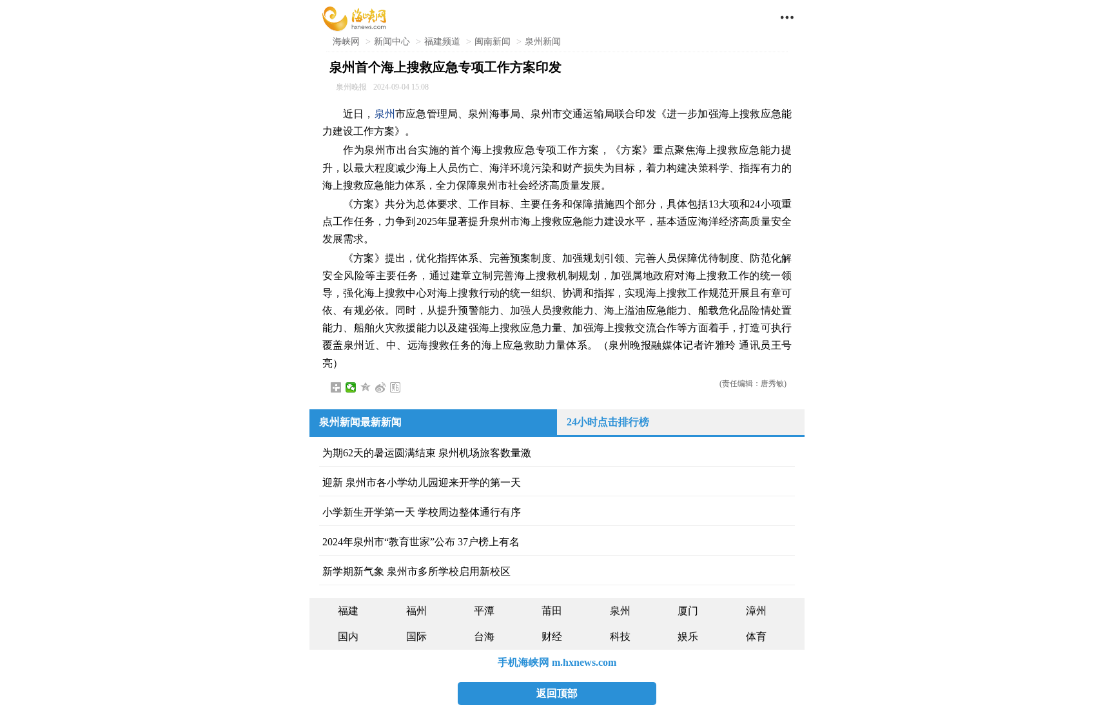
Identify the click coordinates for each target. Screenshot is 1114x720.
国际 (416, 636)
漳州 (756, 610)
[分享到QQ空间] (365, 387)
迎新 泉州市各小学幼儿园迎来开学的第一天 (421, 482)
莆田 (552, 610)
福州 (416, 610)
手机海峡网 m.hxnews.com (557, 662)
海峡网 (346, 41)
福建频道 (442, 41)
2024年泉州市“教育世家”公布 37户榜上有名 (421, 541)
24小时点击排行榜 (608, 421)
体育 (756, 636)
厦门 (688, 610)
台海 (484, 636)
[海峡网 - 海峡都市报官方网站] (354, 17)
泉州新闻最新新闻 (360, 421)
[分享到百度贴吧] (395, 387)
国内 (348, 636)
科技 (620, 636)
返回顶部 (557, 693)
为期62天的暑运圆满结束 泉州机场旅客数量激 (426, 452)
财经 (552, 636)
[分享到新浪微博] (380, 387)
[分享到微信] (351, 387)
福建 (348, 610)
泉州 (385, 113)
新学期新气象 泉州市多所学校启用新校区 (416, 571)
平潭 (484, 610)
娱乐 (688, 636)
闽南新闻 (492, 41)
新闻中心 (392, 41)
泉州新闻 (543, 41)
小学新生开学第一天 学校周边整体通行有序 (421, 512)
